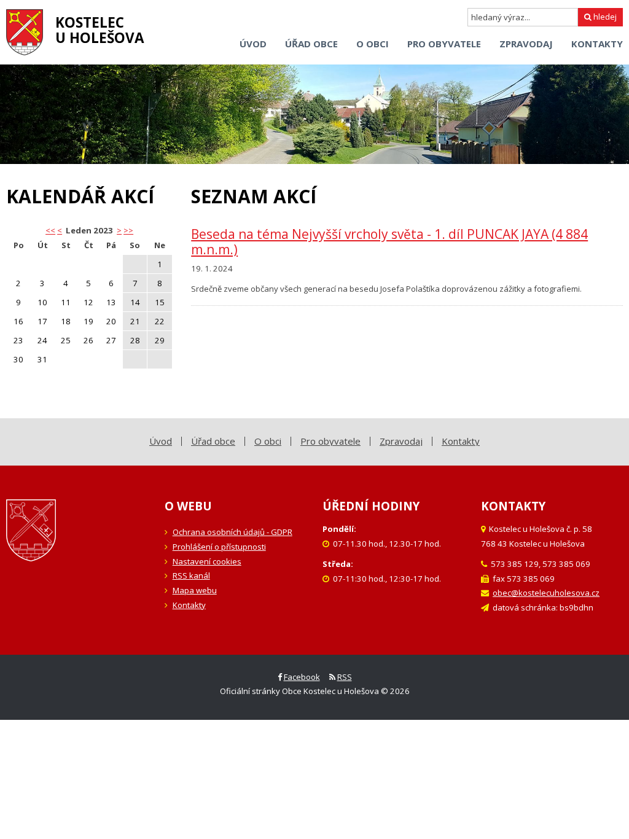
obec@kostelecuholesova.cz (546, 592)
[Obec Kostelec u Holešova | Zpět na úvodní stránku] (24, 32)
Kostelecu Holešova (99, 30)
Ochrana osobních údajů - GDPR (232, 531)
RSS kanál (191, 575)
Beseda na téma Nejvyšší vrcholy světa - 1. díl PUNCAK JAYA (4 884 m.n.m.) (389, 241)
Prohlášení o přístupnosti (219, 546)
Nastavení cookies (207, 561)
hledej (604, 16)
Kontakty (189, 605)
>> (128, 230)
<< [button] (50, 230)
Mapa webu (195, 590)
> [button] (119, 230)
